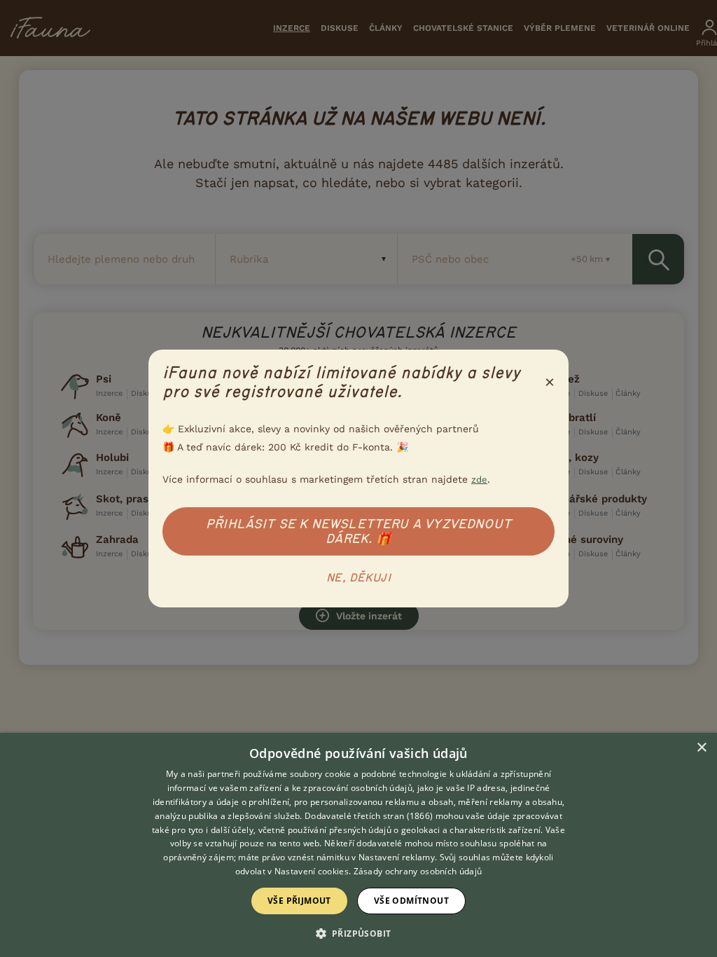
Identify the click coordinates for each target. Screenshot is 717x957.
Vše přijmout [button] (299, 901)
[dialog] (358, 845)
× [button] (701, 748)
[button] (358, 932)
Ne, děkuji (358, 578)
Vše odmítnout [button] (411, 901)
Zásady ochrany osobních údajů (418, 871)
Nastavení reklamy (396, 857)
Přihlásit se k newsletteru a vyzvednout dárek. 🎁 (358, 531)
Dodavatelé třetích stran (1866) (369, 816)
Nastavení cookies (311, 871)
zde (479, 479)
